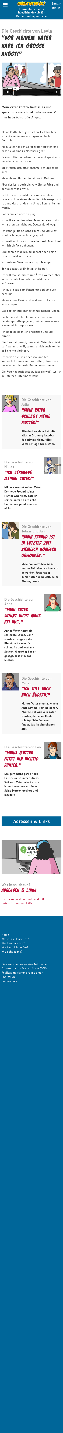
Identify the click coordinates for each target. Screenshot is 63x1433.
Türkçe (56, 7)
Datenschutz (9, 981)
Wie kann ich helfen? (15, 947)
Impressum (9, 977)
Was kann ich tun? (13, 943)
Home (5, 934)
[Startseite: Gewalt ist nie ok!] (31, 3)
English (56, 3)
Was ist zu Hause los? (15, 939)
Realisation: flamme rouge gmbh (22, 972)
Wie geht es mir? (12, 951)
